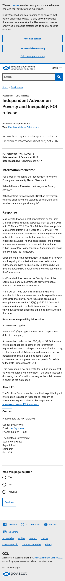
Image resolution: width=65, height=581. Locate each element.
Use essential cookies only (32, 48)
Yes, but (12, 491)
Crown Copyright (10, 544)
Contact (33, 538)
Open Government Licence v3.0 (47, 558)
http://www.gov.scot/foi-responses (20, 404)
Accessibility (8, 538)
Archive (21, 538)
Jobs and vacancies (31, 544)
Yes (10, 477)
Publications (17, 87)
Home (5, 87)
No (9, 484)
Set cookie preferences (33, 56)
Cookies (44, 538)
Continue (9, 502)
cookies (15, 5)
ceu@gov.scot (17, 428)
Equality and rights (17, 127)
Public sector (33, 127)
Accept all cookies (32, 39)
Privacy (48, 544)
